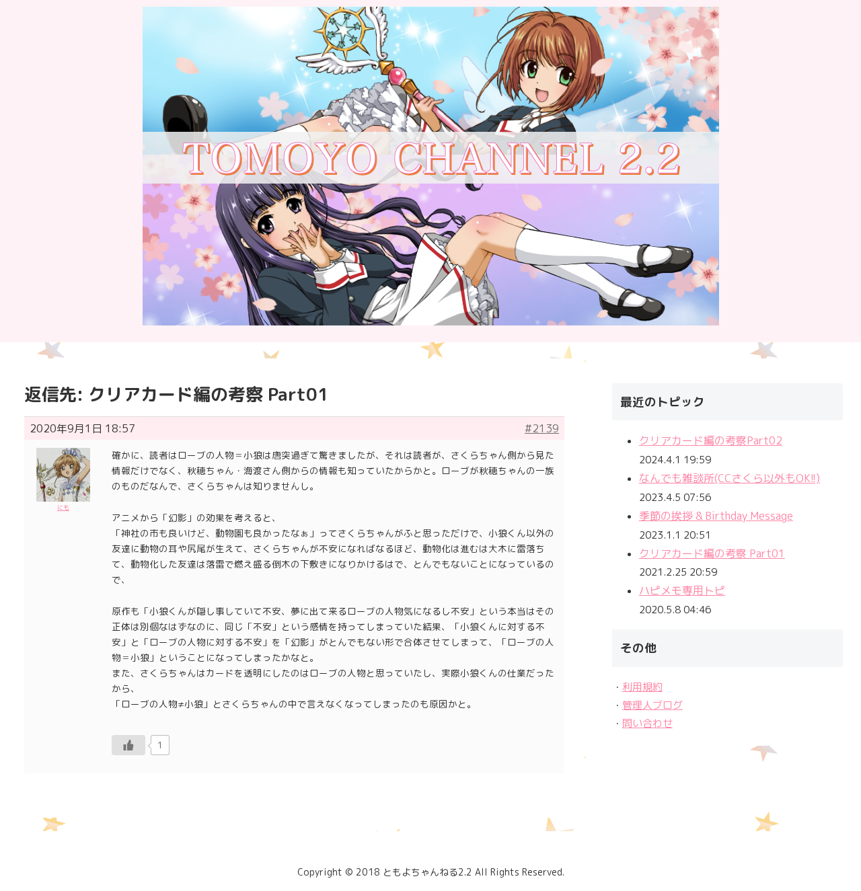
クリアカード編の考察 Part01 (712, 553)
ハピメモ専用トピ (682, 590)
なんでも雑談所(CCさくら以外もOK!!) (729, 478)
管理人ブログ (652, 705)
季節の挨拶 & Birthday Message (716, 515)
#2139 (542, 428)
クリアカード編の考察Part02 (710, 440)
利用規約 (642, 687)
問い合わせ (647, 723)
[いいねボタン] (128, 745)
